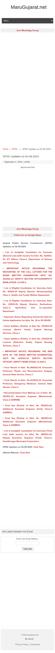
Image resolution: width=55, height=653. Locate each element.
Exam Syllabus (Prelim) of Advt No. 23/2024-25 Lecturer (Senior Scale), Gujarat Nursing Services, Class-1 (27, 329)
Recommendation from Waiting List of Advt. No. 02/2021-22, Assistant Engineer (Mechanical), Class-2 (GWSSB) (27, 396)
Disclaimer (35, 644)
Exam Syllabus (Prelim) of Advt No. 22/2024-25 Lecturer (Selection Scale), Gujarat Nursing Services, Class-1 (27, 342)
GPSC (15, 149)
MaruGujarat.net (28, 7)
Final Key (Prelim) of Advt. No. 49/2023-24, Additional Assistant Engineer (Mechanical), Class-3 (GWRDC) (27, 421)
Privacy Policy (21, 644)
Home (5, 149)
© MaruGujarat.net (29, 635)
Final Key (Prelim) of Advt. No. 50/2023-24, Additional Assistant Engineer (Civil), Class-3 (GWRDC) (27, 409)
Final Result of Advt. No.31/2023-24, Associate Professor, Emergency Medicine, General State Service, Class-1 (27, 383)
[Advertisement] (27, 61)
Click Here (38, 447)
